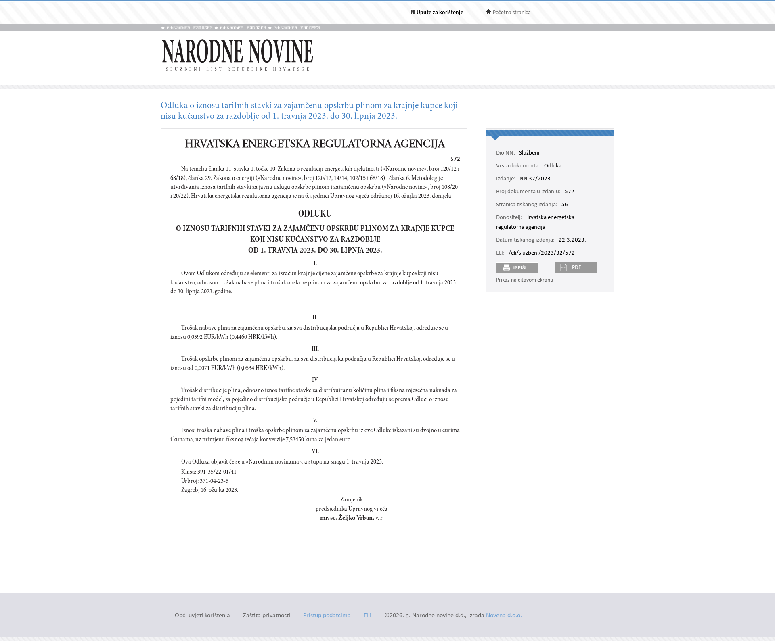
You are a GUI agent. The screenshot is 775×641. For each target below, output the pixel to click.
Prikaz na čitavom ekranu (524, 280)
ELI (367, 615)
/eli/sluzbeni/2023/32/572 (542, 253)
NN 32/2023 (535, 179)
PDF (576, 268)
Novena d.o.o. (504, 615)
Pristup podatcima (327, 615)
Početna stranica (512, 13)
